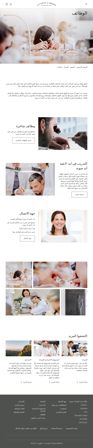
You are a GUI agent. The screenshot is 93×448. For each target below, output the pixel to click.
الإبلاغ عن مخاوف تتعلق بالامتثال (26, 428)
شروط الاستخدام (56, 428)
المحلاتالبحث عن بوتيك (59, 405)
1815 (85, 412)
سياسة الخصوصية (72, 428)
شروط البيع (44, 428)
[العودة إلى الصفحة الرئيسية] (46, 4)
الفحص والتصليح (19, 412)
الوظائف (42, 414)
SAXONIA (83, 408)
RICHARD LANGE (81, 415)
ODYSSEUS (83, 422)
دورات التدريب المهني (38, 418)
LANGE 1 (84, 405)
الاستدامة (42, 405)
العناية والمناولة (19, 408)
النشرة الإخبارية (61, 412)
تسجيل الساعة (19, 405)
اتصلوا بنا (63, 408)
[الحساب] (10, 4)
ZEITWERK (83, 419)
